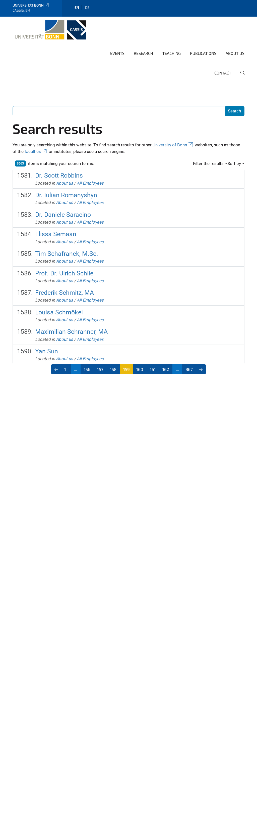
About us (235, 53)
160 (139, 369)
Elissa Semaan (55, 234)
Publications (203, 53)
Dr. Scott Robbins (59, 175)
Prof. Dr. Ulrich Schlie (64, 273)
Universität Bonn (28, 5)
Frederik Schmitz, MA (64, 292)
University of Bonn (170, 144)
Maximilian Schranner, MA (71, 331)
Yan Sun (46, 351)
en (77, 7)
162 (165, 369)
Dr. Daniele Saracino (63, 214)
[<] (56, 369)
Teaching (171, 53)
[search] (240, 76)
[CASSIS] (49, 29)
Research (143, 53)
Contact (222, 72)
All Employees (90, 183)
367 (189, 369)
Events (117, 53)
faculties (33, 151)
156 (87, 369)
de (87, 7)
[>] (201, 369)
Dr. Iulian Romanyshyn (66, 195)
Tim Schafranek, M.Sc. (66, 253)
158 (113, 369)
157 (100, 369)
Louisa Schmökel (59, 312)
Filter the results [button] (208, 163)
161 (153, 369)
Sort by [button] (234, 163)
